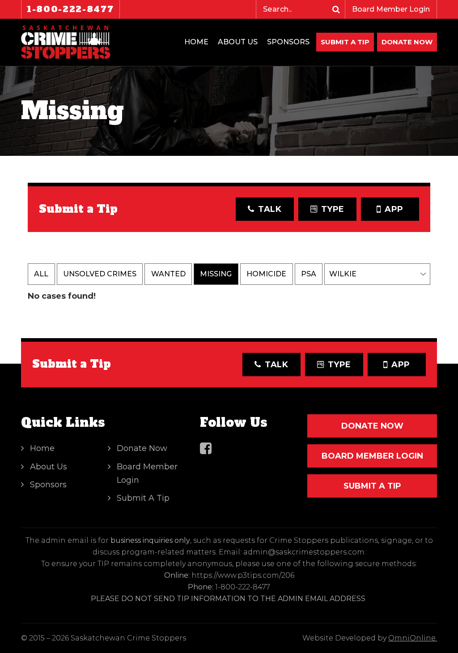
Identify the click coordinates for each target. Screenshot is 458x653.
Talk (270, 209)
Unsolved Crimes (99, 274)
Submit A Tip (345, 42)
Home (196, 42)
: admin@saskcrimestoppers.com (302, 552)
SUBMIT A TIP (372, 486)
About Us (238, 42)
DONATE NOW (407, 42)
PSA (308, 274)
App (394, 209)
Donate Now (142, 448)
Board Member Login (391, 9)
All (41, 274)
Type (333, 209)
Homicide (266, 274)
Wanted (168, 274)
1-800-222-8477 (70, 9)
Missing (216, 274)
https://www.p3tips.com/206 (242, 575)
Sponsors (288, 42)
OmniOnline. (412, 638)
